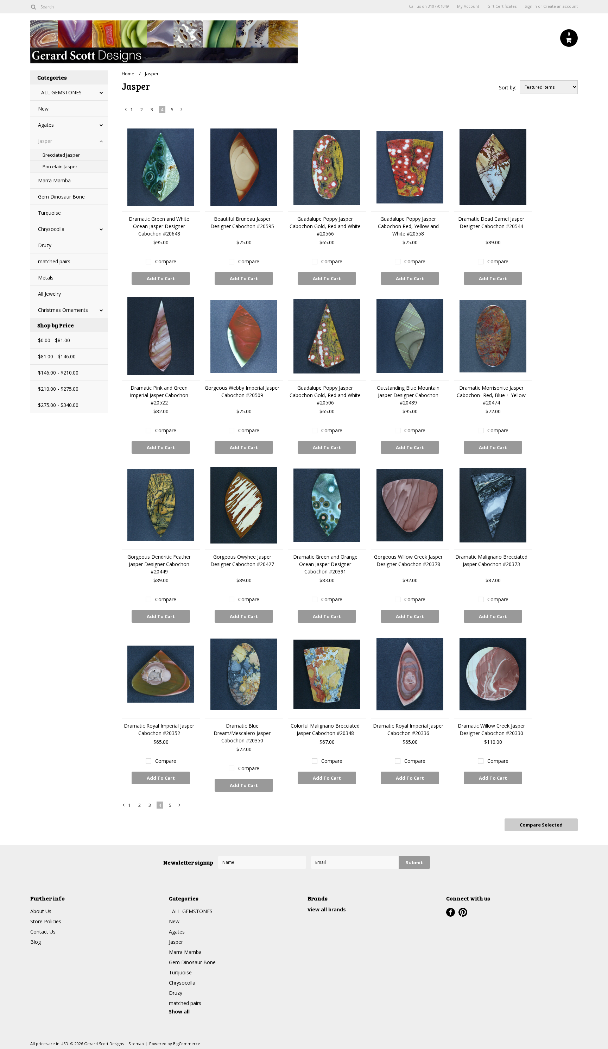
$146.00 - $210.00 (58, 372)
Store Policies (45, 921)
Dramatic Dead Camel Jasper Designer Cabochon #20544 (491, 222)
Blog (35, 941)
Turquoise (49, 212)
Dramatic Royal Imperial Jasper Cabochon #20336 (408, 729)
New (43, 108)
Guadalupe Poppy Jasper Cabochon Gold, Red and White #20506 (325, 395)
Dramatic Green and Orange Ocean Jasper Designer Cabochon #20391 (325, 564)
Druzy (44, 245)
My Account (468, 6)
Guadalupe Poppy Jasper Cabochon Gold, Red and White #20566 (325, 226)
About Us (40, 911)
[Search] (33, 7)
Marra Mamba (54, 180)
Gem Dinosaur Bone (61, 196)
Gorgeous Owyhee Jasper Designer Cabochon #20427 (242, 560)
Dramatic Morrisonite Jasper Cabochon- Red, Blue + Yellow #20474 (491, 395)
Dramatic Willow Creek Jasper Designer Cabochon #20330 (491, 729)
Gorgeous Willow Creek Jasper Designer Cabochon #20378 (408, 560)
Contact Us (43, 931)
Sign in (531, 6)
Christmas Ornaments (63, 310)
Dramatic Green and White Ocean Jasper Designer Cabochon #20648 (159, 226)
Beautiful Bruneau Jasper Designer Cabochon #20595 (242, 222)
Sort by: (507, 87)
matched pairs (54, 261)
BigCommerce (186, 1043)
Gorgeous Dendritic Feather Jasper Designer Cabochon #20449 (159, 564)
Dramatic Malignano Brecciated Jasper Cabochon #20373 (491, 560)
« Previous (126, 111)
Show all (179, 1011)
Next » (181, 111)
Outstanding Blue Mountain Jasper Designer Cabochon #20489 (408, 395)
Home (128, 73)
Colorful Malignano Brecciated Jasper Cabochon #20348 (325, 729)
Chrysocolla (51, 229)
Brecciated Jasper (61, 155)
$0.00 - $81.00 (54, 340)
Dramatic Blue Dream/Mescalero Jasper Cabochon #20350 (242, 733)
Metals (45, 277)
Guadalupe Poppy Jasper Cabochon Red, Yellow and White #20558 (408, 226)
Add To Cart (161, 278)
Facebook (450, 912)
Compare (165, 261)
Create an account (560, 6)
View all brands (327, 909)
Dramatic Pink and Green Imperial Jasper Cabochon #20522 (159, 395)
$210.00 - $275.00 (58, 388)
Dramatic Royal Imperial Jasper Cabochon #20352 (159, 729)
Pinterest (462, 912)
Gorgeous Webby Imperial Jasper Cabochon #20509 (242, 391)
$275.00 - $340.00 (58, 405)
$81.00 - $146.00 (57, 356)
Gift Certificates (502, 6)
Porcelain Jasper (60, 166)
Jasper (45, 141)
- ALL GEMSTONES (60, 92)
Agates (46, 124)
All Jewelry (49, 293)
